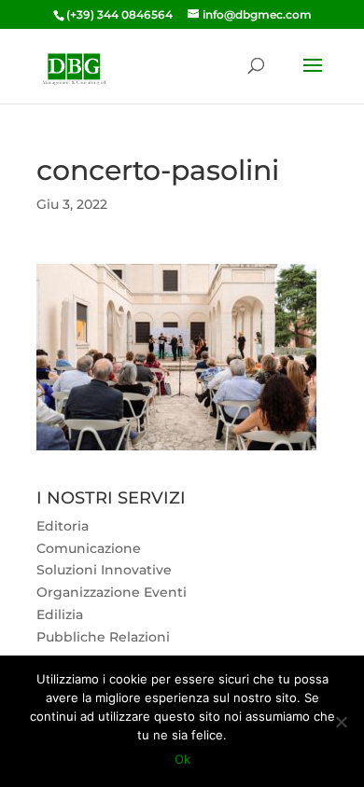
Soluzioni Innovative (104, 569)
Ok (182, 759)
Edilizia (59, 614)
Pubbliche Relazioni (103, 636)
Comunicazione (88, 548)
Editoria (62, 526)
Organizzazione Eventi (111, 592)
